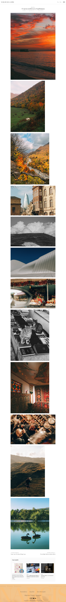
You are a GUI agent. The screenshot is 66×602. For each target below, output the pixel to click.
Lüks (27, 574)
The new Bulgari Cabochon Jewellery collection (47, 554)
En (60, 2)
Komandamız (23, 592)
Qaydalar (31, 592)
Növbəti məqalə (51, 552)
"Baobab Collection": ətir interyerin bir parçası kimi (47, 576)
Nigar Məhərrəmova (31, 10)
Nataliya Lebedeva (40, 10)
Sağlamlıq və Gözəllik (17, 574)
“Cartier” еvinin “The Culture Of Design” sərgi (18, 554)
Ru (58, 2)
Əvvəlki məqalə (15, 552)
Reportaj (33, 7)
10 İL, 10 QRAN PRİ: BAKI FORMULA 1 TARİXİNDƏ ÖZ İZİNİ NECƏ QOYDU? (33, 576)
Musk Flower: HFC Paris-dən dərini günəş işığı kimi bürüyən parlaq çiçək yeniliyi (18, 577)
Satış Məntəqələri (41, 592)
